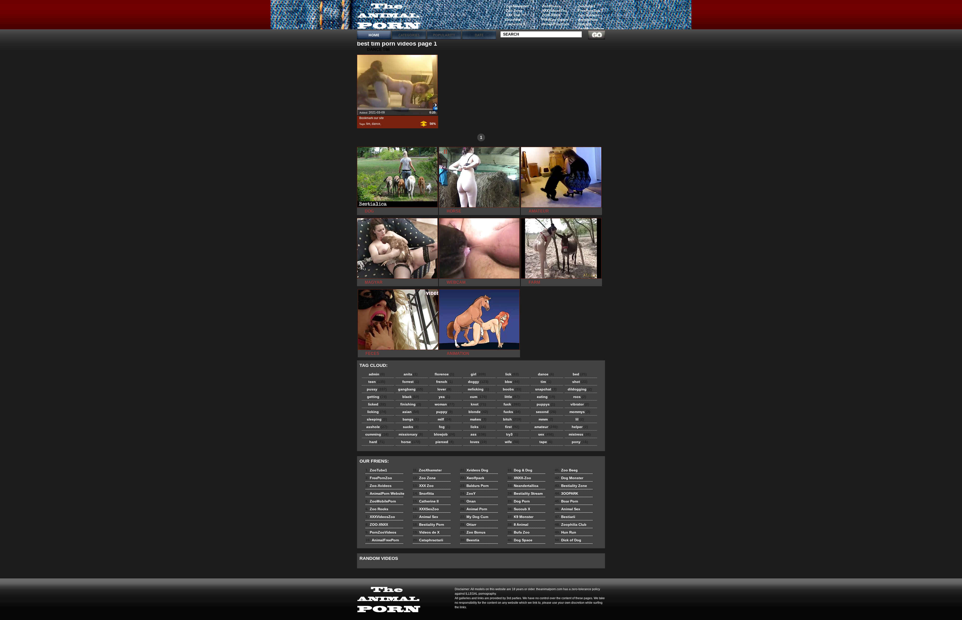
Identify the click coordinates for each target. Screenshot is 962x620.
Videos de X (426, 532)
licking (376, 412)
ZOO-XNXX (551, 15)
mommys (579, 412)
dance (376, 124)
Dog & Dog (520, 470)
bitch (512, 419)
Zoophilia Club (570, 525)
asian (410, 412)
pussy (377, 389)
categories (409, 35)
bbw (512, 382)
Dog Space (520, 540)
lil (579, 419)
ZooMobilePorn (591, 29)
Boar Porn (566, 501)
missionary (411, 434)
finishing (410, 404)
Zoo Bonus (473, 532)
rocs (579, 397)
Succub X (519, 509)
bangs (411, 419)
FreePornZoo (589, 11)
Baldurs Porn (474, 486)
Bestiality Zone (571, 486)
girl (478, 374)
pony (580, 442)
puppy (444, 412)
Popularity (444, 35)
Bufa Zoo (519, 532)
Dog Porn (519, 501)
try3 (512, 434)
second (546, 412)
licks (478, 427)
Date (479, 35)
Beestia (469, 540)
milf (444, 419)
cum (478, 397)
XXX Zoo (513, 15)
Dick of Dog (568, 540)
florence (444, 374)
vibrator (579, 404)
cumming (377, 434)
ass (478, 434)
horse (410, 442)
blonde (478, 412)
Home (374, 35)
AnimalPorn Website (588, 22)
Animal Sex (425, 517)
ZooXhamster (517, 6)
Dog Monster (569, 478)
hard (377, 442)
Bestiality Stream (525, 493)
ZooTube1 (586, 6)
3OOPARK (566, 493)
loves (478, 442)
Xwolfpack (472, 478)
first (512, 427)
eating (546, 397)
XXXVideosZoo (554, 11)
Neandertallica (523, 486)
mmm (546, 419)
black (410, 397)
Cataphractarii (428, 540)
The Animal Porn (389, 16)
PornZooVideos (555, 20)
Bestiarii (565, 517)
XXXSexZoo (426, 509)
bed (580, 374)
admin (377, 374)
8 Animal (518, 525)
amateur (546, 427)
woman (444, 404)
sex (546, 434)
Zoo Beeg (566, 470)
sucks (411, 427)
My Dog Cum (474, 517)
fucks (512, 412)
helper (580, 427)
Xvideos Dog (474, 470)
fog (444, 427)
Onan (468, 501)
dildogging (580, 389)
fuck (512, 404)
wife (512, 442)
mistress (580, 434)
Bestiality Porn (428, 525)
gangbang (410, 389)
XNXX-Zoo (519, 478)
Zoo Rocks (551, 6)
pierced (444, 442)
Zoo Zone (514, 11)
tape (545, 442)
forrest (410, 382)
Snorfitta (513, 20)
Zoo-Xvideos (589, 15)
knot (478, 404)
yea (444, 397)
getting (377, 397)
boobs (512, 389)
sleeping (377, 419)
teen (376, 382)
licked (377, 404)
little (512, 397)
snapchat (546, 389)
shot (579, 382)
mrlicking (478, 389)
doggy (478, 382)
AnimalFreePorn (555, 24)
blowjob (444, 434)
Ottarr (468, 525)
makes (478, 419)
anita (411, 374)
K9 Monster (520, 517)
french (444, 382)
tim (368, 124)
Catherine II (515, 24)
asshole (376, 427)
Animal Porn (473, 509)
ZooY (467, 493)
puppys (546, 404)
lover (444, 389)
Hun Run (565, 532)
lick (512, 374)
